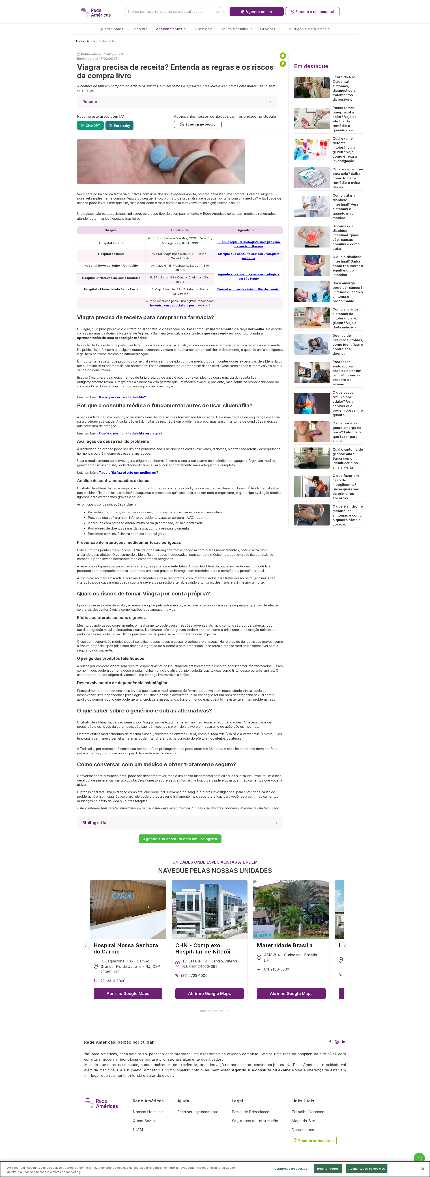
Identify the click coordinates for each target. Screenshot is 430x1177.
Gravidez (268, 29)
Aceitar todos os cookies (366, 1168)
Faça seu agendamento (197, 1112)
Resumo (90, 101)
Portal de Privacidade (250, 1112)
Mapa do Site (303, 1120)
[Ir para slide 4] (221, 1011)
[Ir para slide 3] (215, 1011)
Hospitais (139, 29)
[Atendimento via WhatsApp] (419, 1158)
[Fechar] (423, 1169)
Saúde (90, 41)
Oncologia (204, 29)
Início (80, 41)
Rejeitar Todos (328, 1168)
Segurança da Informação (255, 1120)
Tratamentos (107, 41)
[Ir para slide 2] (209, 1011)
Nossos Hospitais (148, 1112)
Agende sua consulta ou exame (261, 1070)
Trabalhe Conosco (308, 1112)
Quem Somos (111, 29)
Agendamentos (169, 29)
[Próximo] (343, 946)
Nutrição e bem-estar (307, 29)
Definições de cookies (290, 1168)
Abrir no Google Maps (128, 993)
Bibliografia (94, 822)
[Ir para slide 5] (227, 1010)
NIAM (138, 1129)
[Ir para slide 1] (203, 1011)
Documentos (303, 1129)
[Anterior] (86, 946)
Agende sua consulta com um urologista (180, 839)
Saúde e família (234, 29)
